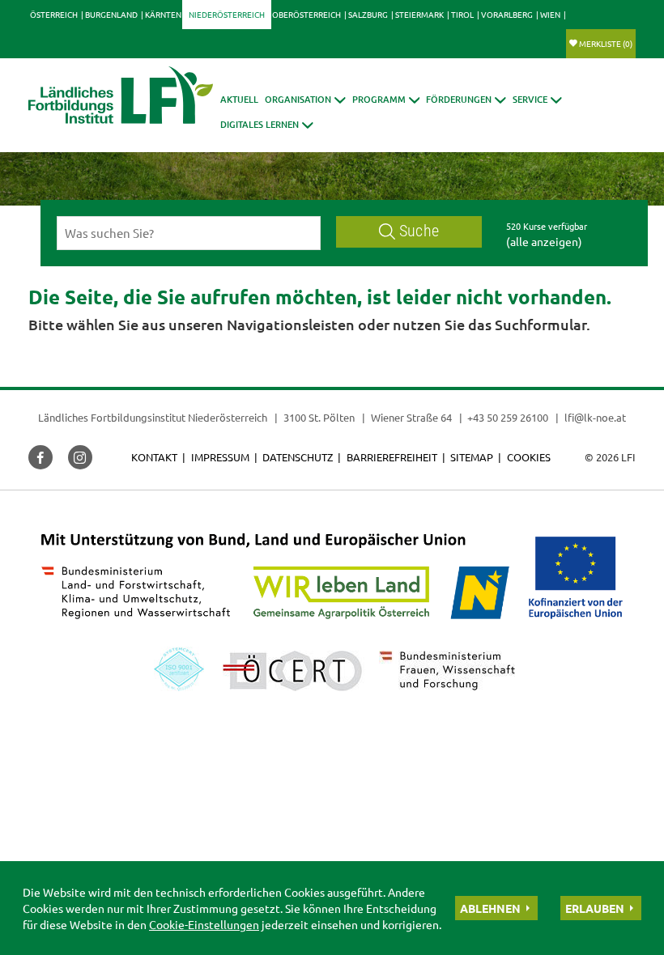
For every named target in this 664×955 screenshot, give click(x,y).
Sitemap (471, 457)
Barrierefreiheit (392, 457)
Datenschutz (297, 457)
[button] (305, 99)
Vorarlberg (507, 14)
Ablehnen (490, 908)
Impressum (220, 457)
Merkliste (605, 43)
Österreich (54, 14)
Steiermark (419, 14)
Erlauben (594, 908)
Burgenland (111, 14)
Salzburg (368, 14)
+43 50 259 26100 (507, 417)
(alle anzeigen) (544, 241)
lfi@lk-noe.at (595, 417)
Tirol (462, 14)
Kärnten (163, 14)
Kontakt (154, 457)
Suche (419, 231)
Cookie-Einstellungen (204, 924)
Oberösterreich (306, 14)
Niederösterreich (227, 14)
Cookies (529, 457)
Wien (550, 14)
